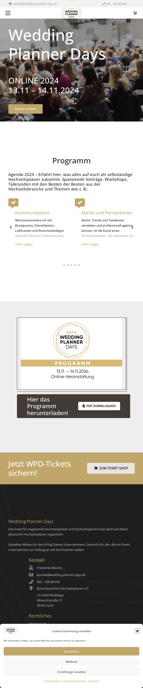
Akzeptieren (71, 651)
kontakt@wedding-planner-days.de (61, 575)
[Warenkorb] (135, 13)
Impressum (93, 680)
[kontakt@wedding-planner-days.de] (33, 575)
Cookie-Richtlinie (52, 680)
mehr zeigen (24, 244)
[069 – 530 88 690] (33, 582)
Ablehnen (72, 661)
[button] (137, 631)
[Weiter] (132, 227)
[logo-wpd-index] (71, 13)
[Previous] (11, 227)
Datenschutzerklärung (74, 680)
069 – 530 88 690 (48, 582)
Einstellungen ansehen (71, 672)
